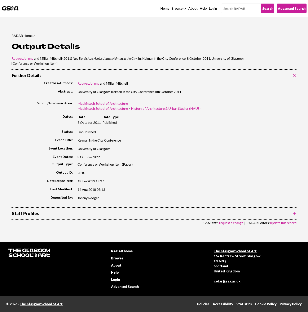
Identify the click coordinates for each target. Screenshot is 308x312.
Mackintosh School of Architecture (103, 103)
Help (203, 8)
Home (164, 8)
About (193, 8)
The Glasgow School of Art (235, 251)
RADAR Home (22, 35)
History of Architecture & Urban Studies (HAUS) (166, 108)
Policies (203, 304)
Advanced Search (291, 8)
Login (213, 8)
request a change (231, 223)
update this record (283, 223)
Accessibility (223, 304)
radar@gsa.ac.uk (227, 281)
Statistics (244, 304)
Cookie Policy (266, 304)
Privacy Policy (291, 304)
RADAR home (122, 251)
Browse (176, 8)
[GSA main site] (10, 8)
